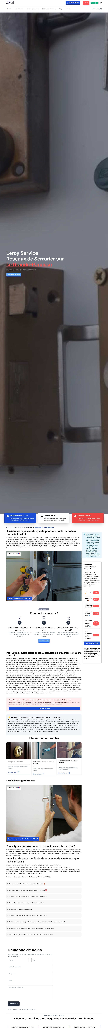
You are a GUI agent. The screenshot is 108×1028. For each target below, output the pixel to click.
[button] (44, 883)
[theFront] (10, 3)
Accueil (10, 527)
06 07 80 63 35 (74, 2)
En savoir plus (12, 772)
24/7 (86, 3)
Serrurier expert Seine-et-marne (23, 527)
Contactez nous (14, 1003)
